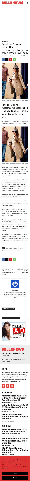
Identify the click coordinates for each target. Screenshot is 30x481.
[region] (15, 468)
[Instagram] (7, 386)
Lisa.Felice (5, 55)
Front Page (5, 411)
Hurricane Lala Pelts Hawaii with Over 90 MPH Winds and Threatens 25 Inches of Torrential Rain (15, 407)
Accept (15, 473)
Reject (15, 478)
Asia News (4, 421)
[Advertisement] (15, 25)
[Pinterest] (10, 59)
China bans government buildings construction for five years (22, 270)
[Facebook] (3, 59)
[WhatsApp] (14, 59)
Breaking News (6, 402)
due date (21, 248)
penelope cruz (13, 250)
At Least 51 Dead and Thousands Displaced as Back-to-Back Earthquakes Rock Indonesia (15, 416)
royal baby (20, 250)
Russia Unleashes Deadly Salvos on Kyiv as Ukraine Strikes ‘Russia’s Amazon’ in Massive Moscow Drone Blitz (14, 398)
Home (3, 8)
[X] (6, 59)
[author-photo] (15, 288)
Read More (5, 468)
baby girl (16, 248)
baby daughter (9, 248)
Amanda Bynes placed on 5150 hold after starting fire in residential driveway (8, 271)
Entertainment (9, 8)
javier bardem (5, 250)
